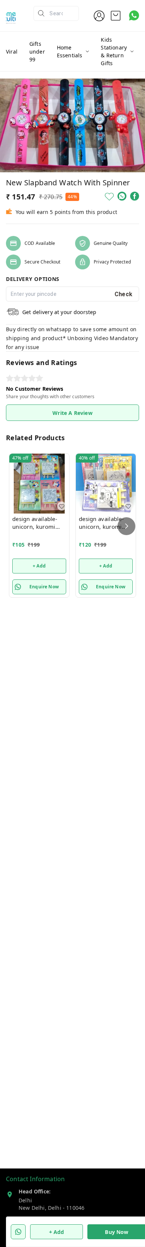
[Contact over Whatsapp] (134, 15)
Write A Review (72, 412)
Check (123, 294)
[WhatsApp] (121, 196)
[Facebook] (134, 196)
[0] (116, 15)
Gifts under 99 (37, 51)
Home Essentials (70, 51)
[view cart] (116, 15)
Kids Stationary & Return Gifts (114, 51)
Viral (11, 51)
